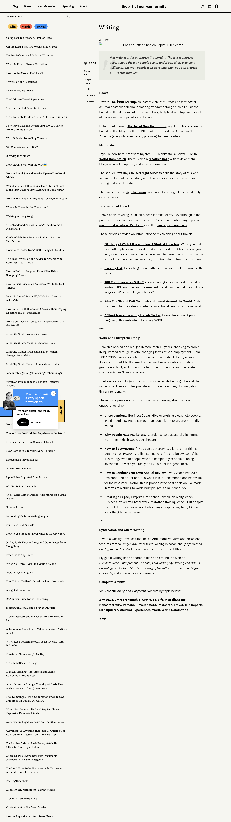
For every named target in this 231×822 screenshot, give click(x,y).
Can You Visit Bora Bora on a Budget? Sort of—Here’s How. (33, 239)
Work (156, 610)
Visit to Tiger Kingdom (19, 572)
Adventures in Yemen (19, 468)
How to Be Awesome (119, 448)
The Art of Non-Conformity (146, 126)
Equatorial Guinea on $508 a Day (25, 654)
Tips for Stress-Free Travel (22, 798)
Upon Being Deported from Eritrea (26, 477)
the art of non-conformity (144, 6)
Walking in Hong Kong (19, 216)
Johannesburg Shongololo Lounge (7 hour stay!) (34, 373)
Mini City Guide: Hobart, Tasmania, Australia (32, 364)
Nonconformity (110, 605)
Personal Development (139, 605)
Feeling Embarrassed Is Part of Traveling (30, 55)
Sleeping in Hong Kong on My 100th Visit (30, 607)
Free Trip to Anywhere (19, 555)
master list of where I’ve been (121, 225)
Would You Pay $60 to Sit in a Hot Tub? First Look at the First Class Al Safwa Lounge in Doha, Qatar (35, 187)
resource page (159, 159)
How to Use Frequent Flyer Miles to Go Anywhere (35, 533)
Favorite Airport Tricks (19, 90)
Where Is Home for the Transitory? (27, 207)
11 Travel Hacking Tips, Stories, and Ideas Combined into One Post (30, 673)
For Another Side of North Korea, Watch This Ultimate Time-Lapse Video (32, 745)
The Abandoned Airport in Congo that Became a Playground (34, 226)
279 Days (106, 599)
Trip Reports (193, 605)
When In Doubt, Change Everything (27, 64)
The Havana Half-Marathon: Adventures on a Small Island (36, 496)
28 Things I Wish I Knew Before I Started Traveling (141, 244)
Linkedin (86, 101)
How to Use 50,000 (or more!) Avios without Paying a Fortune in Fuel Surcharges (36, 310)
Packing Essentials (17, 780)
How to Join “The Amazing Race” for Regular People (36, 198)
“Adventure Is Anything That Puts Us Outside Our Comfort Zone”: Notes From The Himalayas (35, 732)
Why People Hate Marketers (124, 434)
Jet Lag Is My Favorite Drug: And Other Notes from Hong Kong (36, 544)
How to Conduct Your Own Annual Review (135, 473)
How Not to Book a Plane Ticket (24, 73)
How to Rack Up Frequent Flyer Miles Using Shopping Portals (32, 273)
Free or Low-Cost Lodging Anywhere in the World (35, 433)
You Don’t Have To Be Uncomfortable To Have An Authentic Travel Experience (34, 770)
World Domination (175, 610)
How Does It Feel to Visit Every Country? (30, 450)
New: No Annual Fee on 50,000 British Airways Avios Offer (33, 298)
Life (160, 599)
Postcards (165, 605)
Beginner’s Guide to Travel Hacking (27, 598)
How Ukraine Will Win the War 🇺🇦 (26, 164)
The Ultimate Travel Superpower (25, 99)
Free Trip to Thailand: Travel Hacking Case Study (35, 581)
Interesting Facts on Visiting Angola (27, 516)
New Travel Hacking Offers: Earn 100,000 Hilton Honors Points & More (34, 127)
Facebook (86, 95)
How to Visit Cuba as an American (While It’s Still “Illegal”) (35, 285)
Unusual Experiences (135, 610)
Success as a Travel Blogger (22, 459)
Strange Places (15, 507)
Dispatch (61, 411)
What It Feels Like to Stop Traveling (27, 138)
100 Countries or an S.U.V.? (22, 147)
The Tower (138, 192)
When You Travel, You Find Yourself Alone (31, 563)
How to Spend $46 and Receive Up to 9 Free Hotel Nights (35, 175)
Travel (178, 605)
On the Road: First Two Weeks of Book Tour (31, 46)
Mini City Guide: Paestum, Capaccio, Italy (30, 342)
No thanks (36, 422)
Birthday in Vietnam (18, 155)
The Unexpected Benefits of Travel (26, 108)
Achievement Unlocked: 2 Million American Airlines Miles (36, 630)
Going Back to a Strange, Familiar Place (29, 37)
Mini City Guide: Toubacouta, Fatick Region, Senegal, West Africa (32, 353)
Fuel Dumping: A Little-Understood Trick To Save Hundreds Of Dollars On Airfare (35, 698)
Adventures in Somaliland (21, 485)
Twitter (86, 89)
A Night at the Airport (19, 590)
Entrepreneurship (127, 599)
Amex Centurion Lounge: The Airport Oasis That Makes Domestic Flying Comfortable (34, 686)
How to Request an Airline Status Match (29, 816)
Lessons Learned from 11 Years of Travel (29, 442)
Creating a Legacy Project (123, 497)
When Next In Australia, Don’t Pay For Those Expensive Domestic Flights (32, 711)
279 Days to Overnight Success (139, 173)
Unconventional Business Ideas (127, 415)
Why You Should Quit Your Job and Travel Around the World (148, 301)
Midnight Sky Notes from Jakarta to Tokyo (30, 789)
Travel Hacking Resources (21, 81)
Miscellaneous (175, 599)
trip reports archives (172, 225)
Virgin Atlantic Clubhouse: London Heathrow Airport (32, 383)
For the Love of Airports (20, 524)
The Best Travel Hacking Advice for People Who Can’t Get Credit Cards (34, 260)
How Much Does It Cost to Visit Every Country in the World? (35, 323)
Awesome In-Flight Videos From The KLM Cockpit (36, 721)
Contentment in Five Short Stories (26, 807)
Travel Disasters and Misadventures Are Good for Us (35, 618)
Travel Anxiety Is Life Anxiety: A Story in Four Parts (36, 116)
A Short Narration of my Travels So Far (132, 315)
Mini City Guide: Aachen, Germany (26, 334)
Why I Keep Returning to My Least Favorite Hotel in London (35, 643)
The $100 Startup (123, 102)
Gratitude (149, 599)
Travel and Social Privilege (21, 662)
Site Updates (108, 610)
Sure (23, 422)
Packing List (113, 268)
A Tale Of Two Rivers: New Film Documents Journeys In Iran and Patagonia (31, 757)
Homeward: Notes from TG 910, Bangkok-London (35, 250)
